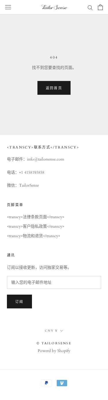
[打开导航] (8, 7)
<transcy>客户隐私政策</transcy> (35, 226)
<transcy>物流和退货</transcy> (33, 236)
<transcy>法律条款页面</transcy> (35, 217)
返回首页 (54, 88)
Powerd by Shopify (54, 350)
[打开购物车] (100, 7)
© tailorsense (54, 343)
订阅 (19, 301)
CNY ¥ (51, 331)
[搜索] (90, 7)
